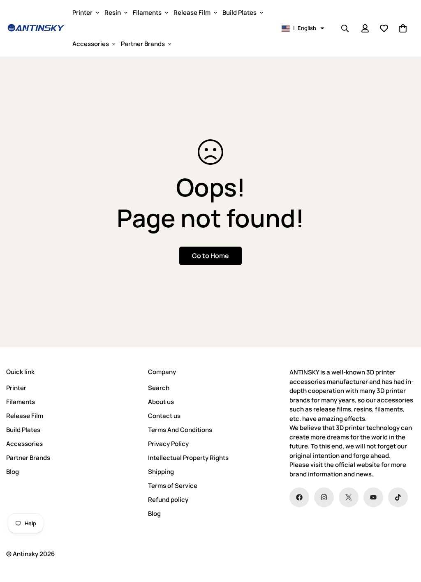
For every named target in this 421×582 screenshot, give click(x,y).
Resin (112, 12)
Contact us (164, 415)
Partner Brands (143, 43)
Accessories (90, 43)
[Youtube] (373, 497)
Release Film (191, 12)
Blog (12, 471)
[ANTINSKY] (36, 28)
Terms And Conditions (180, 429)
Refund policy (168, 499)
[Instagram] (324, 497)
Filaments (147, 12)
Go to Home (210, 255)
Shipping (161, 471)
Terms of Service (172, 485)
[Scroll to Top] (405, 537)
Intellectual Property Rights (188, 457)
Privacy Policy (168, 443)
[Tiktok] (398, 497)
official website (357, 464)
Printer (82, 12)
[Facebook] (299, 497)
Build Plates (239, 12)
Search (158, 387)
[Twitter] (349, 497)
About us (161, 401)
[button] (303, 28)
